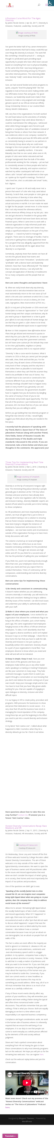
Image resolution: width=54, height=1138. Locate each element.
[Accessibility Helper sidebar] (51, 3)
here (41, 1054)
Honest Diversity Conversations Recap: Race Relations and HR (26, 827)
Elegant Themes (26, 1118)
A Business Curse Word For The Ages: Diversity (23, 19)
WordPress (27, 1121)
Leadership (26, 26)
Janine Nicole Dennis (16, 23)
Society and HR (38, 26)
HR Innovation (27, 833)
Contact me (23, 815)
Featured (17, 26)
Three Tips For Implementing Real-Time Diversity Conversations (24, 463)
